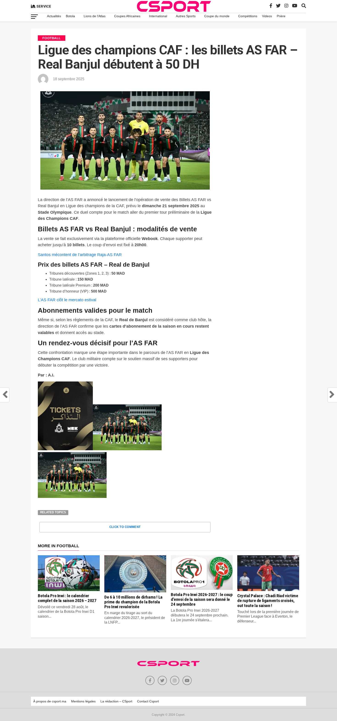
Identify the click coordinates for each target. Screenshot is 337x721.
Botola (70, 16)
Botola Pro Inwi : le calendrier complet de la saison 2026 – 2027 (67, 598)
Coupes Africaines (127, 16)
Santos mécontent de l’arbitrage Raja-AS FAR (80, 254)
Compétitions (247, 16)
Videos (267, 16)
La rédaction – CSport (116, 701)
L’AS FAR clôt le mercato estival (67, 299)
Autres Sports (186, 16)
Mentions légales (83, 701)
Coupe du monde (216, 16)
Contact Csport (148, 701)
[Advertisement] (261, 127)
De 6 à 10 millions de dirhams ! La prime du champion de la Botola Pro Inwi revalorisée (133, 601)
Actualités (54, 16)
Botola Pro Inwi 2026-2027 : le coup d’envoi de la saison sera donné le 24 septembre (202, 599)
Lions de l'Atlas (94, 16)
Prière (281, 16)
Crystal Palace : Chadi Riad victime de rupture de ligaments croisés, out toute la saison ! (267, 600)
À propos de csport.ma (49, 701)
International (158, 16)
